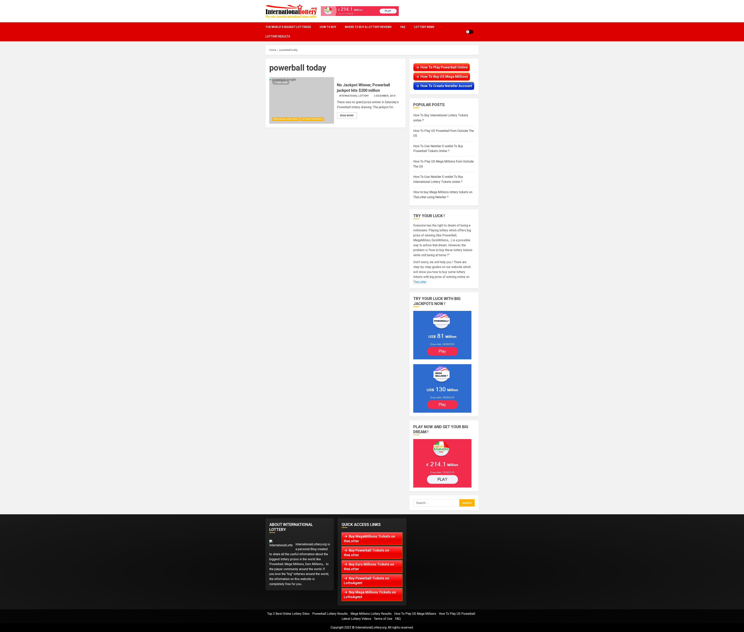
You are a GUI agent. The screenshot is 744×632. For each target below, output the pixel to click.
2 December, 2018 (384, 95)
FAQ (402, 27)
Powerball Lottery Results (330, 614)
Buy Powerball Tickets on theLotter (366, 552)
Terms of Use (383, 619)
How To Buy (328, 27)
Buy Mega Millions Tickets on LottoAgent (370, 594)
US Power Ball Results (312, 119)
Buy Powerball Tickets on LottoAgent (366, 580)
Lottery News (424, 27)
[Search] (477, 31)
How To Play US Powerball (457, 614)
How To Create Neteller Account (446, 86)
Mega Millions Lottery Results (371, 614)
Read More (347, 115)
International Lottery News (285, 119)
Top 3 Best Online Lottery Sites (288, 614)
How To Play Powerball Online (444, 67)
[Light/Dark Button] (470, 32)
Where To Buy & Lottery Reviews (368, 27)
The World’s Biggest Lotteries (288, 27)
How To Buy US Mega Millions (444, 76)
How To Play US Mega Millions (415, 614)
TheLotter (419, 282)
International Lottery (354, 95)
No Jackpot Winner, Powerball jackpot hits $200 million (301, 100)
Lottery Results (277, 36)
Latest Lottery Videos (356, 619)
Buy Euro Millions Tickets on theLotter (369, 566)
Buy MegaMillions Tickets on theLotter (369, 538)
